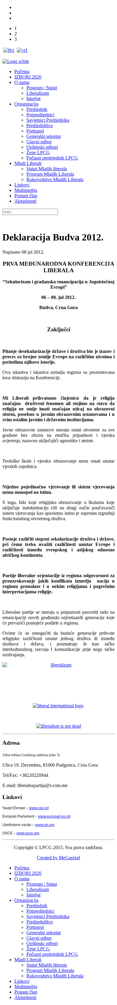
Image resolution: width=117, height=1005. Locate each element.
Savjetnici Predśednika (47, 120)
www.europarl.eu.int (54, 816)
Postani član (25, 195)
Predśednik (36, 109)
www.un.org (44, 825)
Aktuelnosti (25, 201)
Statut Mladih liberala (46, 168)
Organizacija (26, 103)
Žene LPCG (38, 152)
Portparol (35, 130)
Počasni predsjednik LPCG (52, 157)
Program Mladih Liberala (50, 174)
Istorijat (33, 98)
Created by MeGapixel (58, 857)
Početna (21, 71)
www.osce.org (27, 833)
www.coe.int (39, 808)
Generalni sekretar (43, 136)
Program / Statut (41, 87)
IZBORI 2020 (27, 76)
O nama (21, 82)
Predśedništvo (39, 125)
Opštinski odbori (42, 147)
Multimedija (25, 190)
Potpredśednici (40, 114)
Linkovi (21, 184)
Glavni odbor (39, 141)
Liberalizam (37, 93)
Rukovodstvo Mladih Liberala (54, 179)
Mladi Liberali (27, 163)
